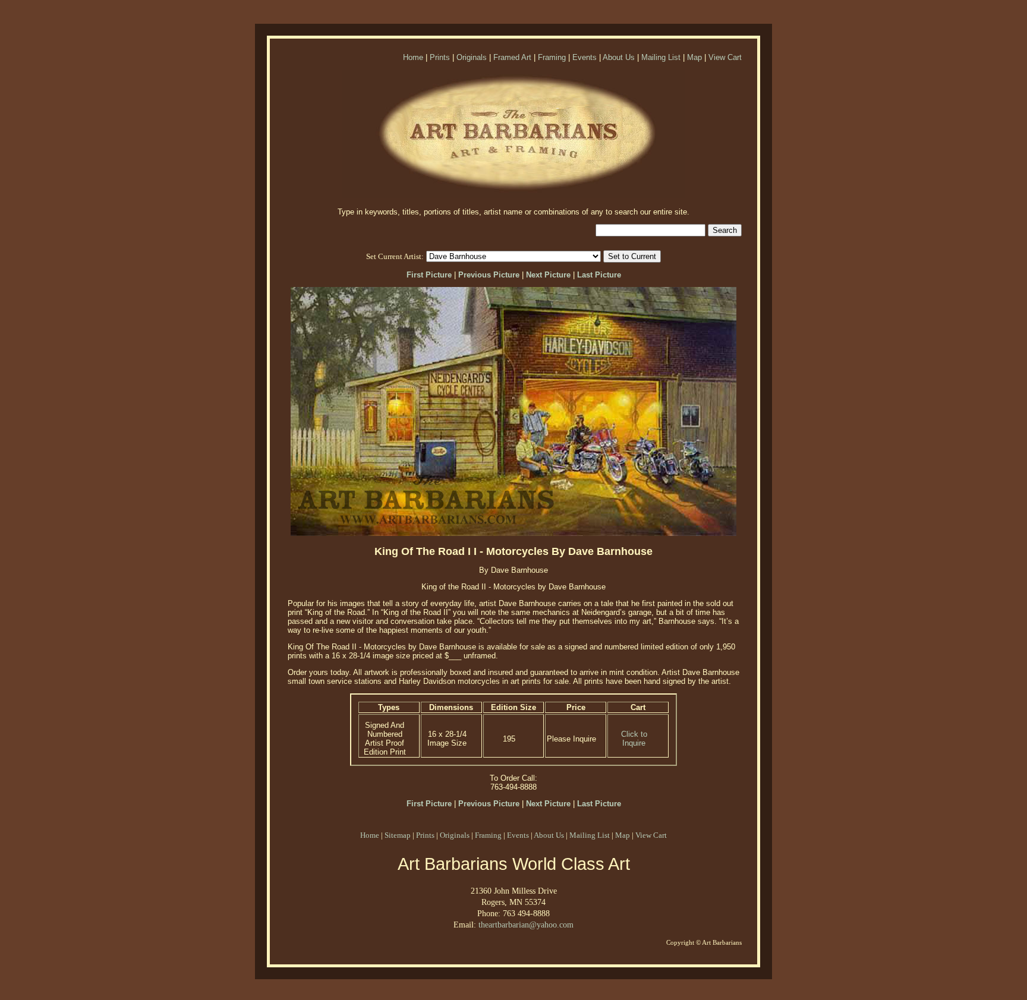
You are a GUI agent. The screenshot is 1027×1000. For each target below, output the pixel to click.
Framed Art (512, 57)
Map (694, 57)
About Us (619, 57)
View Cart (725, 57)
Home (413, 57)
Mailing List (661, 57)
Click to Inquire (634, 738)
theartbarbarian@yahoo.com (526, 924)
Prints (440, 57)
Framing (552, 57)
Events (584, 57)
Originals (471, 57)
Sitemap (398, 835)
